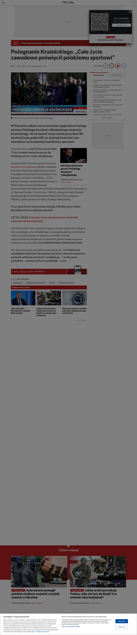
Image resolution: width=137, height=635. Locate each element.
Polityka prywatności (42, 631)
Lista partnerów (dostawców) (71, 626)
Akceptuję (121, 621)
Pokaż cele (121, 627)
